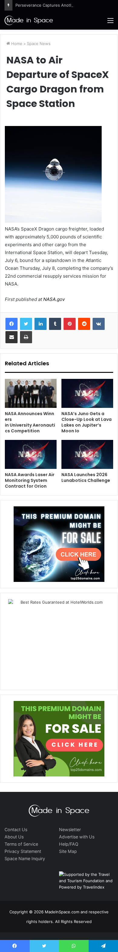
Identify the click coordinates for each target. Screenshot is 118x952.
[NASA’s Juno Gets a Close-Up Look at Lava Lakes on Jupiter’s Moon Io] (87, 393)
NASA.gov (53, 299)
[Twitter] (26, 324)
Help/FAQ (68, 844)
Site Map (68, 851)
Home (16, 43)
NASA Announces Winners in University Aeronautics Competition (30, 422)
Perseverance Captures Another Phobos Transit (60, 5)
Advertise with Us (76, 836)
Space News (39, 43)
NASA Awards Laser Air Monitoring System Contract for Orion (29, 480)
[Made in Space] (29, 20)
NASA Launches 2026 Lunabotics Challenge (85, 477)
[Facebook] (11, 324)
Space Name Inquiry (25, 858)
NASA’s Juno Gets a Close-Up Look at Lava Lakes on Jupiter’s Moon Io (86, 422)
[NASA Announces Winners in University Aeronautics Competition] (31, 393)
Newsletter (70, 829)
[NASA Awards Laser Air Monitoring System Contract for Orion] (31, 454)
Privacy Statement (23, 851)
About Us (14, 836)
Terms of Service (21, 844)
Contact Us (16, 829)
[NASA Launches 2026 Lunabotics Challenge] (87, 454)
